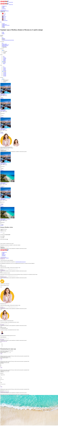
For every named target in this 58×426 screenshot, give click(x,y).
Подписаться (2, 247)
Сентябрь (4, 58)
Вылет (1, 357)
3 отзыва (1, 204)
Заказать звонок (2, 10)
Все (2, 37)
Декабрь (4, 60)
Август (4, 57)
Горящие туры (4, 252)
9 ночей (4, 69)
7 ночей (4, 67)
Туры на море (4, 46)
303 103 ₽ (1, 117)
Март (4, 63)
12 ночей (4, 72)
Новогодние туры (5, 45)
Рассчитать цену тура (3, 341)
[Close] (1, 265)
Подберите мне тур (3, 150)
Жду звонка (2, 324)
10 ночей (4, 70)
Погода (3, 33)
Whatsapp (7, 10)
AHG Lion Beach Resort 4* (4, 182)
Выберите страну (3, 352)
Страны (3, 6)
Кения (1, 94)
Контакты (3, 255)
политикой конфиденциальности (20, 261)
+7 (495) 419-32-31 (3, 257)
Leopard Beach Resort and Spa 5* (5, 198)
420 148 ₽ (1, 225)
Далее (1, 353)
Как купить (4, 254)
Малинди (3, 38)
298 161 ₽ (1, 98)
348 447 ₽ (1, 170)
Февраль (4, 62)
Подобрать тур (3, 11)
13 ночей (4, 73)
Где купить (4, 8)
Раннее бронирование (5, 44)
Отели (3, 7)
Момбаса (4, 94)
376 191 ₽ (1, 206)
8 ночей (4, 68)
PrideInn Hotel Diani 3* (3, 128)
